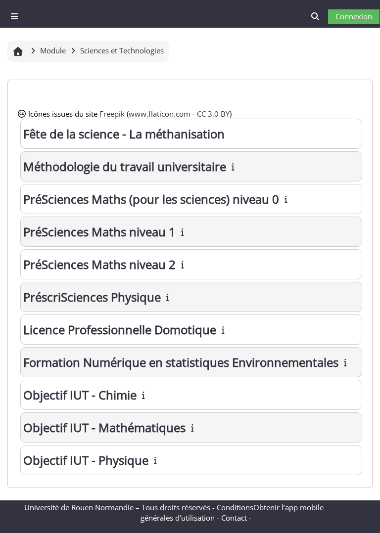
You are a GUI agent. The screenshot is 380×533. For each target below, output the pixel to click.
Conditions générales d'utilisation (197, 512)
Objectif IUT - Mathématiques (104, 427)
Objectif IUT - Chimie (80, 395)
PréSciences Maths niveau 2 (99, 264)
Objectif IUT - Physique (85, 460)
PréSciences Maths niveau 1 (99, 231)
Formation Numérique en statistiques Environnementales (180, 362)
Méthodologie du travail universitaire (124, 166)
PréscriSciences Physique (92, 297)
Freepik (112, 114)
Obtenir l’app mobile (288, 507)
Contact (234, 518)
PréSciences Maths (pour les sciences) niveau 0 (151, 199)
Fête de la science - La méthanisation (124, 134)
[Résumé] (234, 167)
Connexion (353, 16)
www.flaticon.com (159, 114)
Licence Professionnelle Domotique (119, 329)
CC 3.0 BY (213, 114)
